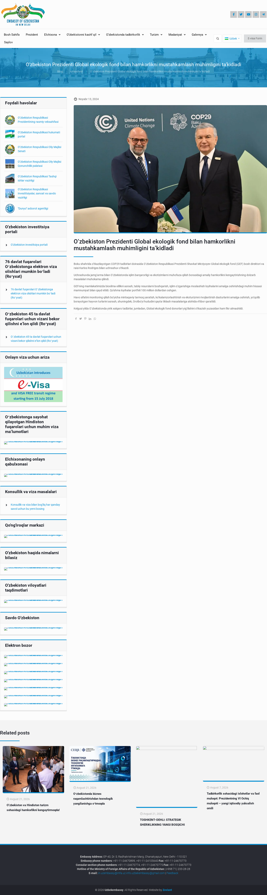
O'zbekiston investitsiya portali (29, 244)
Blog (60, 71)
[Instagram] (256, 14)
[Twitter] (241, 14)
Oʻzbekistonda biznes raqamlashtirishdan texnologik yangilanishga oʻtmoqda (93, 798)
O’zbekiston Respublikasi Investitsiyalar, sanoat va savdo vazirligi (37, 193)
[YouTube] (248, 14)
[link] (33, 384)
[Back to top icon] (251, 889)
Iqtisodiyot (76, 71)
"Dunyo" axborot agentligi (33, 208)
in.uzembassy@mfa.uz (112, 873)
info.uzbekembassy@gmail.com (145, 873)
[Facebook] (233, 14)
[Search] (218, 38)
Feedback (172, 873)
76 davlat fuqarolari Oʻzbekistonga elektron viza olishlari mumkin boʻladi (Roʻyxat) (33, 293)
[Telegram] (263, 14)
